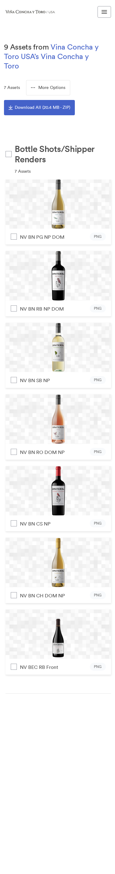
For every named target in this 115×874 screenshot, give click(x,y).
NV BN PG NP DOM (42, 237)
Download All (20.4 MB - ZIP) (42, 107)
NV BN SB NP (35, 380)
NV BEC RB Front (39, 667)
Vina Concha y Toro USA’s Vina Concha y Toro (51, 56)
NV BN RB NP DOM (42, 309)
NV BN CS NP (35, 524)
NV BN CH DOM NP (42, 595)
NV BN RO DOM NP (42, 452)
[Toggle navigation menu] (104, 12)
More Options (51, 87)
